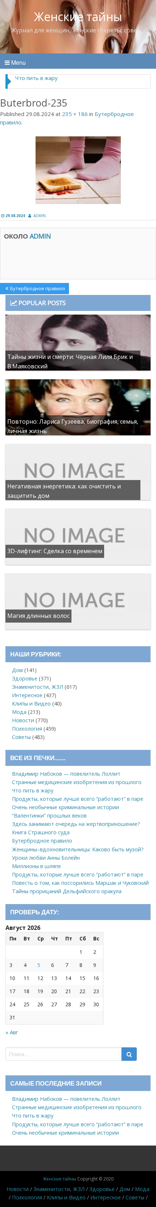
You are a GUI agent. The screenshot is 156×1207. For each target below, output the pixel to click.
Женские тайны (78, 16)
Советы (21, 737)
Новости (23, 720)
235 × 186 (75, 113)
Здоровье (24, 678)
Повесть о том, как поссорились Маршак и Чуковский (80, 882)
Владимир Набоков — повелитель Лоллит (66, 773)
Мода (19, 711)
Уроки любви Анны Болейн (46, 857)
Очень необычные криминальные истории (65, 807)
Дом (17, 670)
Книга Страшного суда (41, 832)
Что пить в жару (36, 77)
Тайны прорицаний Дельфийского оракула (67, 891)
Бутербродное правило (37, 289)
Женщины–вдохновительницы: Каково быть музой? (78, 849)
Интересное (27, 695)
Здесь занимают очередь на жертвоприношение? (76, 823)
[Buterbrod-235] (78, 170)
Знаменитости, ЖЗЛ (37, 686)
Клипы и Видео (31, 703)
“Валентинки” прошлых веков (49, 815)
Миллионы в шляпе (36, 866)
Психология (27, 728)
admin (39, 215)
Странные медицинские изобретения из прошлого (76, 782)
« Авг (11, 1032)
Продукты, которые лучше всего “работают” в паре (77, 798)
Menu (18, 62)
